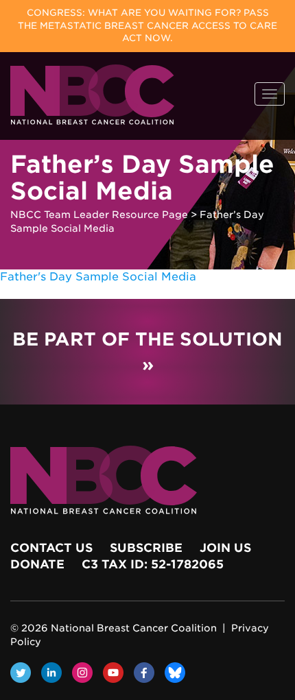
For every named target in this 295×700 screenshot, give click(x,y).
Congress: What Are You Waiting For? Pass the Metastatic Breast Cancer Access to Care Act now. (147, 25)
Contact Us (51, 548)
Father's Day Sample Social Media (98, 276)
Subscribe (146, 548)
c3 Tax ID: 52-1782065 (153, 564)
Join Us (225, 548)
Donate (37, 564)
